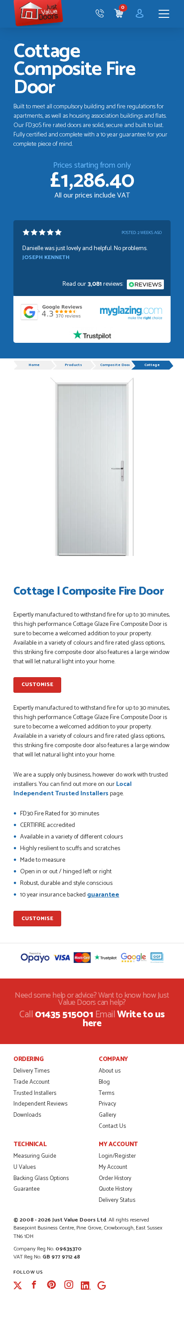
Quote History (115, 1189)
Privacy (107, 1104)
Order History (115, 1178)
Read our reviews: (94, 284)
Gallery (107, 1115)
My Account (113, 1167)
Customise (37, 684)
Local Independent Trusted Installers (72, 789)
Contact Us (112, 1126)
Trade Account (31, 1082)
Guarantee (26, 1189)
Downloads (27, 1115)
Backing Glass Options (41, 1178)
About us (110, 1071)
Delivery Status (117, 1200)
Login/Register (117, 1156)
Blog (104, 1082)
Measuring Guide (34, 1156)
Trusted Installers (34, 1093)
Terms (106, 1093)
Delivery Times (31, 1071)
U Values (24, 1167)
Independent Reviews (40, 1104)
